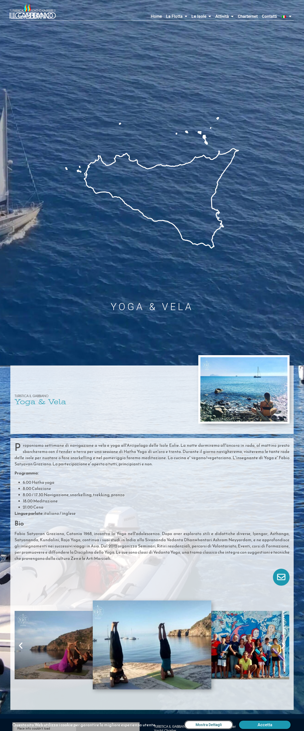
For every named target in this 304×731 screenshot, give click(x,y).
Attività (222, 16)
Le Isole (198, 16)
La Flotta (174, 16)
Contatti (269, 16)
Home (156, 16)
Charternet (248, 16)
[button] (21, 645)
